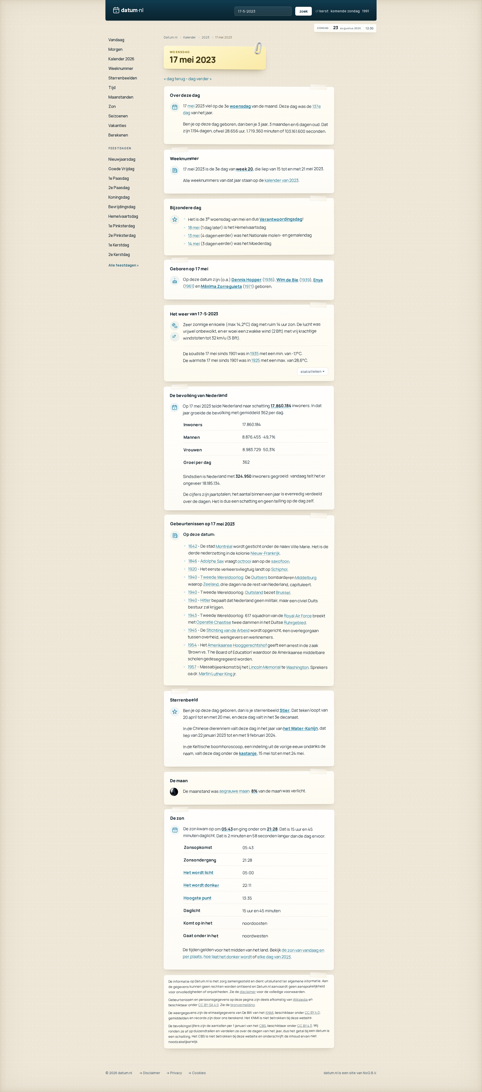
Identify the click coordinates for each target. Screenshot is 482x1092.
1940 (192, 577)
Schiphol (279, 569)
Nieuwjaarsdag (121, 159)
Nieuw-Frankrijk (265, 553)
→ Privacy (174, 1073)
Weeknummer (120, 68)
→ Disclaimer (149, 1073)
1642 (192, 546)
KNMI (269, 1012)
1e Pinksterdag (121, 226)
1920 (192, 569)
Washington (297, 667)
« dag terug (174, 78)
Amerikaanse (220, 645)
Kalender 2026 (121, 59)
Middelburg (306, 577)
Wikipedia (300, 999)
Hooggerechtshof (250, 645)
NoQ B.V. (370, 1073)
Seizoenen (118, 116)
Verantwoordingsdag (281, 219)
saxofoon (280, 561)
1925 (255, 360)
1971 (248, 286)
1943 (192, 615)
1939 (305, 280)
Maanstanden (120, 97)
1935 (254, 353)
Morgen (115, 49)
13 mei (194, 235)
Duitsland (254, 592)
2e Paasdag (119, 187)
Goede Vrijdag (121, 168)
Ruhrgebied (295, 622)
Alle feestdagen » (123, 265)
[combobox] (263, 11)
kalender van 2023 (281, 180)
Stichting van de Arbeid (228, 630)
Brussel (283, 592)
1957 (192, 667)
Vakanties (117, 125)
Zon (112, 106)
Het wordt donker (201, 885)
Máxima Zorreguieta (221, 286)
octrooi (244, 561)
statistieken (310, 371)
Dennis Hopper (246, 279)
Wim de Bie (287, 280)
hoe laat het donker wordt (228, 956)
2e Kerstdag (119, 254)
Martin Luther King (215, 674)
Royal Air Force (298, 615)
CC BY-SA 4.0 (208, 1004)
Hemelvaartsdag (123, 216)
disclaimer (248, 991)
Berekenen (118, 135)
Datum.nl (170, 37)
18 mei (194, 227)
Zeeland (211, 584)
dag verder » (200, 78)
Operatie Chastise (213, 622)
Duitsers (259, 577)
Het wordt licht (198, 872)
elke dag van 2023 (274, 956)
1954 (192, 645)
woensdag (240, 106)
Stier (285, 710)
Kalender (189, 37)
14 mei (194, 243)
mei (191, 106)
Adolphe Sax (212, 561)
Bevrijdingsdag (121, 206)
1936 (268, 279)
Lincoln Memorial (265, 667)
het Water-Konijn (300, 728)
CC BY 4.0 (312, 1012)
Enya (318, 280)
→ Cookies (197, 1073)
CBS (262, 1025)
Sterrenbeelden (122, 78)
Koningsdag (119, 197)
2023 (205, 37)
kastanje (248, 753)
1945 (192, 630)
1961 (189, 286)
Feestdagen (119, 148)
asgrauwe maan (234, 791)
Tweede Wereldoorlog (221, 577)
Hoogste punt (197, 897)
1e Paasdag (118, 178)
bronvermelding (242, 1004)
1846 (192, 561)
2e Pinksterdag (122, 235)
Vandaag (116, 39)
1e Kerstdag (118, 245)
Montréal (224, 546)
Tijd (111, 87)
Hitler (205, 600)
